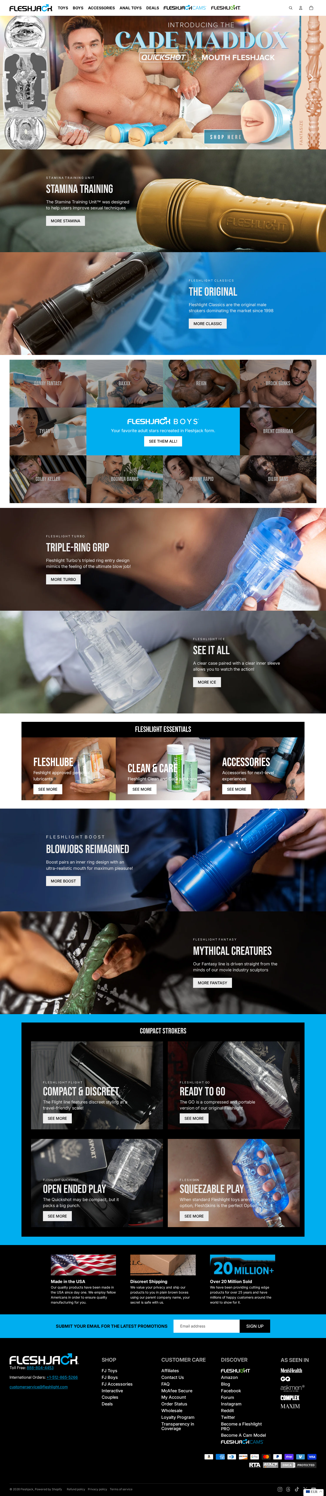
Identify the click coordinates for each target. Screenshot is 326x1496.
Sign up (254, 1326)
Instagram (231, 1403)
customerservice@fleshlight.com (39, 1386)
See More (48, 789)
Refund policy (76, 1489)
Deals (107, 1403)
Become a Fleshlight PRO (241, 1426)
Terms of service (121, 1489)
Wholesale (171, 1410)
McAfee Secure (176, 1390)
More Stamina (65, 220)
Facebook (231, 1390)
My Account (173, 1397)
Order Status (174, 1403)
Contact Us (172, 1377)
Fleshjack (27, 1489)
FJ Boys (110, 1377)
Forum (227, 1397)
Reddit (227, 1410)
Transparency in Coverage (177, 1426)
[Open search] (290, 8)
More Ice (207, 682)
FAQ (165, 1384)
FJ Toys (109, 1370)
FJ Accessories (117, 1384)
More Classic (208, 323)
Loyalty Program (178, 1417)
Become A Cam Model (243, 1435)
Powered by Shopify (48, 1489)
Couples (110, 1397)
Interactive (112, 1390)
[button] (311, 77)
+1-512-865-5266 (62, 1377)
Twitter (228, 1417)
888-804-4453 (40, 1367)
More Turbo (63, 579)
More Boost (63, 881)
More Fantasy (212, 982)
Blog (225, 1384)
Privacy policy (97, 1489)
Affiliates (170, 1370)
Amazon (229, 1377)
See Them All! (163, 441)
